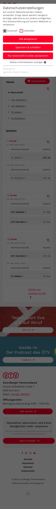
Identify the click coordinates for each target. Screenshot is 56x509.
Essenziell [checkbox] (12, 30)
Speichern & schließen (28, 47)
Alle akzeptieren (28, 39)
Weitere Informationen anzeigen (27, 62)
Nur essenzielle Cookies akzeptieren (28, 55)
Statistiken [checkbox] (29, 30)
